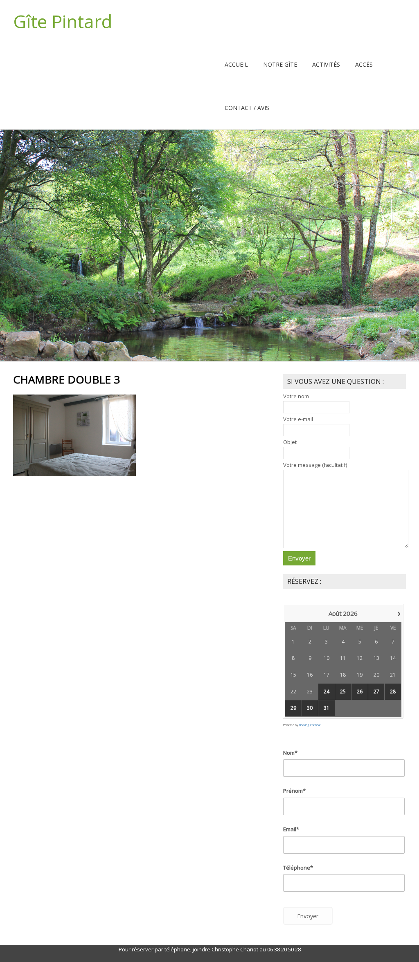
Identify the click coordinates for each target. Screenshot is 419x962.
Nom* (290, 752)
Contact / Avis (247, 108)
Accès (364, 64)
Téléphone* (298, 867)
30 (310, 708)
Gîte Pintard (62, 21)
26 (360, 691)
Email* (291, 829)
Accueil (236, 64)
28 (393, 691)
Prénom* (294, 790)
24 (326, 691)
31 (326, 708)
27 (376, 691)
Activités (326, 64)
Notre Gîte (280, 64)
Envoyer (308, 916)
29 (293, 708)
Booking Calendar (309, 725)
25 (343, 691)
